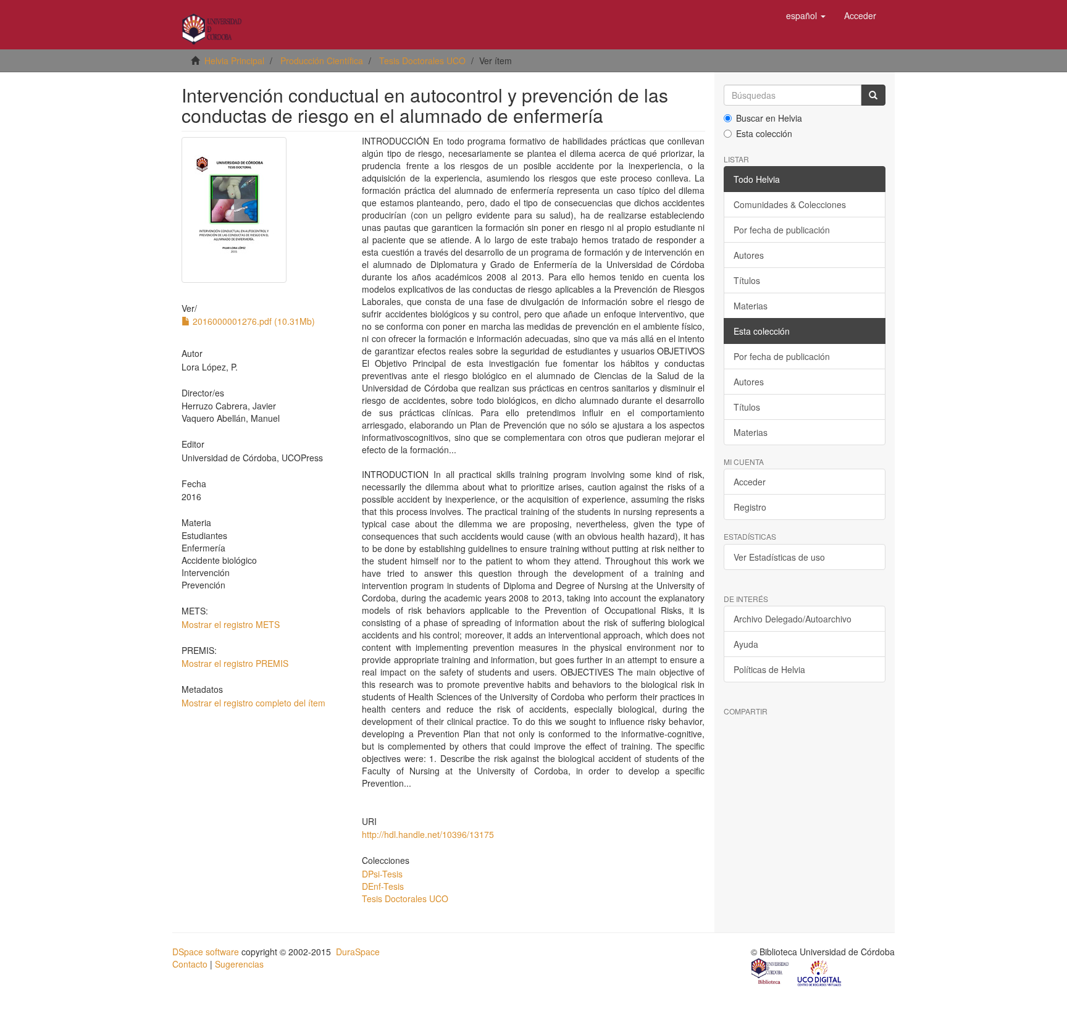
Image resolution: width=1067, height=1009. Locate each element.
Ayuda (746, 644)
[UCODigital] (820, 972)
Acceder (750, 481)
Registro (750, 507)
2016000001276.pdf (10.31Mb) (252, 321)
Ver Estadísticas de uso (779, 557)
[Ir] (873, 95)
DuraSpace (358, 951)
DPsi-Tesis (382, 874)
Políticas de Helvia (769, 669)
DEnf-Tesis (383, 886)
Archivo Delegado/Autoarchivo (793, 619)
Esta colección (764, 133)
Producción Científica (321, 60)
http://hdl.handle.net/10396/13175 (428, 834)
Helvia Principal (234, 60)
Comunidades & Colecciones (790, 204)
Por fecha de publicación (782, 230)
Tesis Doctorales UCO (422, 60)
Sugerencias (239, 964)
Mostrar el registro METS (231, 624)
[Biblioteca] (770, 972)
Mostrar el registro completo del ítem (253, 703)
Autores (749, 255)
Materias (751, 305)
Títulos (747, 280)
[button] (806, 15)
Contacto (189, 964)
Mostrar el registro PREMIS (235, 663)
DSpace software (205, 951)
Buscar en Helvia (769, 118)
